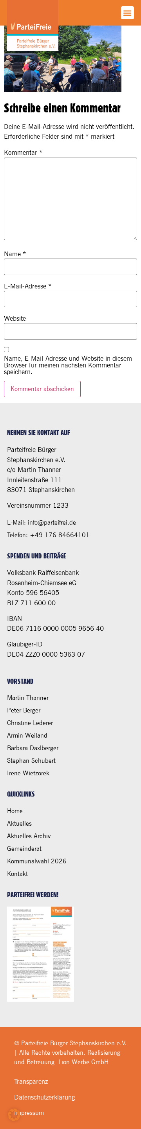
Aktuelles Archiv (29, 836)
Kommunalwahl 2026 (37, 861)
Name (15, 254)
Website (15, 318)
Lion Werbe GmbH (83, 1062)
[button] (127, 12)
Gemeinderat (24, 848)
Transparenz (31, 1081)
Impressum (29, 1112)
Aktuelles (19, 823)
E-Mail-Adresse (28, 286)
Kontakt (17, 873)
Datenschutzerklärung (44, 1097)
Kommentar (23, 152)
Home (15, 811)
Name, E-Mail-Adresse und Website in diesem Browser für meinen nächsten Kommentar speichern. (68, 365)
